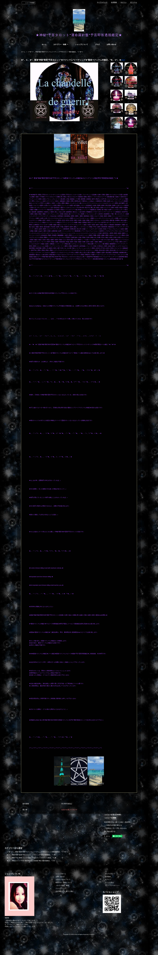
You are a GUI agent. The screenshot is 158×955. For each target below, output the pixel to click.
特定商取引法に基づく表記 (64, 891)
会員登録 (114, 2)
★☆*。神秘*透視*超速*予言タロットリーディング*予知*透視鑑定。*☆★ (31, 855)
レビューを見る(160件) (113, 815)
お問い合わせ (111, 44)
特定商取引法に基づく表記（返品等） (117, 822)
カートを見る (109, 882)
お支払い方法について (63, 879)
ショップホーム (61, 874)
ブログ (97, 44)
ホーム (44, 44)
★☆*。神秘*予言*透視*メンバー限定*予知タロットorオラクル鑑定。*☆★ (31, 858)
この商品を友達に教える (113, 825)
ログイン (124, 2)
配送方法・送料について (64, 882)
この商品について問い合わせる (115, 828)
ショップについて (81, 44)
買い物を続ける (109, 831)
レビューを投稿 (110, 818)
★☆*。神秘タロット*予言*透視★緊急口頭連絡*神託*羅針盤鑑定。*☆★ (31, 861)
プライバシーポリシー (112, 885)
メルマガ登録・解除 (62, 885)
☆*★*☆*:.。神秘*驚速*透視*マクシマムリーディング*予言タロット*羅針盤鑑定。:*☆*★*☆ (55, 52)
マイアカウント (102, 2)
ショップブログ (61, 888)
